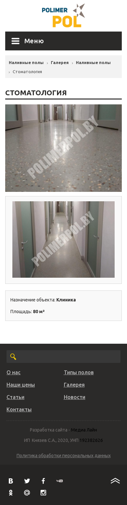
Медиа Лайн (84, 429)
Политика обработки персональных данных (64, 455)
